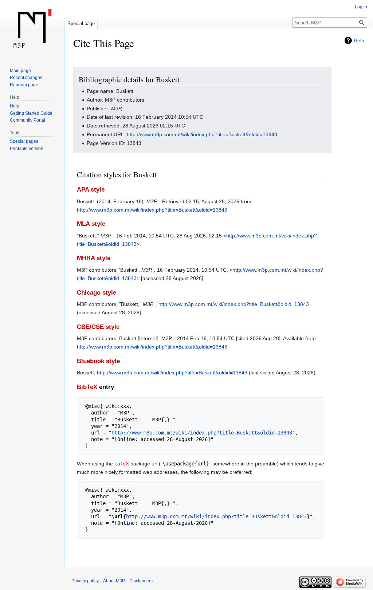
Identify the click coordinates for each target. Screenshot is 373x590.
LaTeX (121, 464)
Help (359, 40)
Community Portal (27, 120)
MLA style (91, 223)
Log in (361, 6)
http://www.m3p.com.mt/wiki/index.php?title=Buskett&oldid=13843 (202, 134)
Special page (81, 23)
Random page (24, 84)
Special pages (24, 141)
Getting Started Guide (31, 113)
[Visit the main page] (32, 29)
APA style (91, 189)
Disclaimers (141, 580)
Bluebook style (98, 361)
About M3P (114, 580)
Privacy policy (85, 580)
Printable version (26, 148)
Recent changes (26, 77)
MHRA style (93, 258)
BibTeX (87, 387)
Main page (20, 70)
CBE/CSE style (98, 326)
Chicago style (96, 292)
